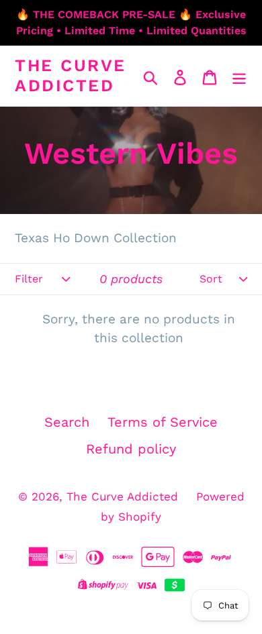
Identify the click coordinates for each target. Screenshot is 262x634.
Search (66, 422)
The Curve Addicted (70, 75)
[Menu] (239, 76)
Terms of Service (162, 422)
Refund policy (131, 449)
